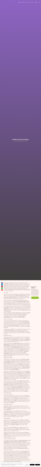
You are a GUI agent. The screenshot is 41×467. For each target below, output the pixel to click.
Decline (32, 464)
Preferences (27, 464)
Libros (29, 2)
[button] (39, 2)
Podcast (24, 2)
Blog (32, 2)
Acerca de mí (19, 2)
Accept (37, 464)
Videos (27, 2)
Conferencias (35, 2)
